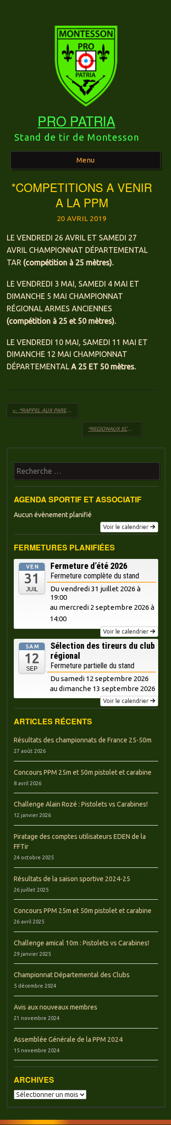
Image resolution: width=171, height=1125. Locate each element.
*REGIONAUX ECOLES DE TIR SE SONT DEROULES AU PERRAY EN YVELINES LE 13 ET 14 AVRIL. (115, 429)
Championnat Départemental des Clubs (72, 975)
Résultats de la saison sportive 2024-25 (72, 879)
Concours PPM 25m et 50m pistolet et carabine (83, 772)
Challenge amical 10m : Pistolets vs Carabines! (81, 943)
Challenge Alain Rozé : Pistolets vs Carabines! (81, 804)
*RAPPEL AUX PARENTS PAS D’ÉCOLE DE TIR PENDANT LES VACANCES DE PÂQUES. (45, 410)
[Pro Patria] (85, 110)
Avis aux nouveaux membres (55, 1007)
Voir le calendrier (126, 527)
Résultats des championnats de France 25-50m (83, 740)
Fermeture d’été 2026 (88, 566)
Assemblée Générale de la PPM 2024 (68, 1039)
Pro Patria (76, 120)
